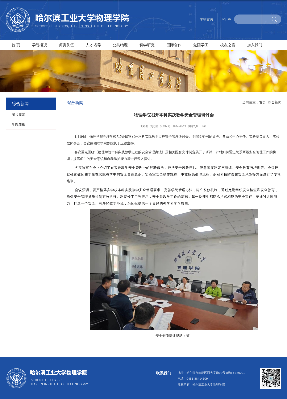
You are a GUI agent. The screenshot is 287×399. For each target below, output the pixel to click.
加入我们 (254, 45)
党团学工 (200, 45)
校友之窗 (227, 45)
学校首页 (206, 19)
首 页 (16, 45)
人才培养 (93, 45)
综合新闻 (274, 102)
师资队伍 (66, 45)
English (225, 19)
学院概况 (39, 45)
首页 (262, 102)
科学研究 (147, 45)
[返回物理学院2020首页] (68, 9)
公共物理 (120, 45)
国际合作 (174, 45)
